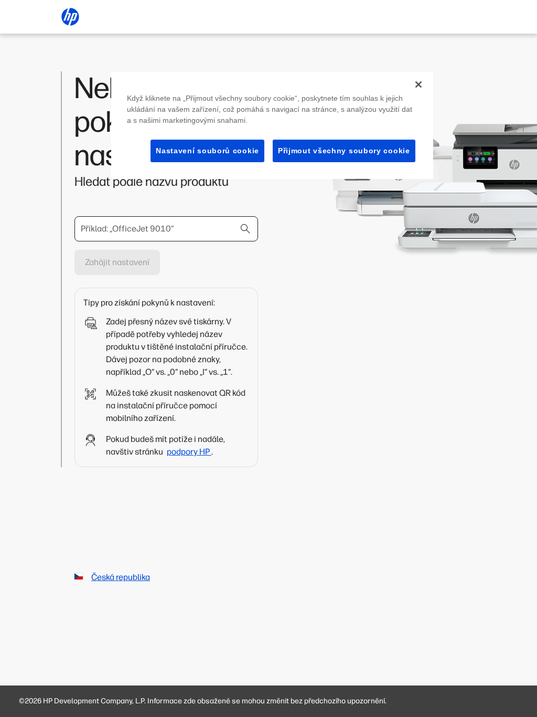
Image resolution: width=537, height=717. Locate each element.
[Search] (245, 228)
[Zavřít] (418, 84)
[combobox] (166, 228)
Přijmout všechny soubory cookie (344, 150)
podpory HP (189, 452)
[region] (272, 126)
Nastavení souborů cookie (207, 150)
